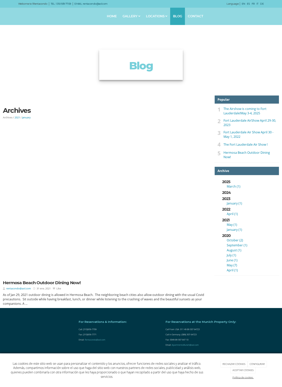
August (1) (234, 250)
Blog (177, 16)
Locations (155, 16)
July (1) (231, 255)
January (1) (234, 203)
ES (248, 3)
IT (257, 3)
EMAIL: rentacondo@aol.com (90, 3)
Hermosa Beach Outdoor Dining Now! (246, 154)
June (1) (232, 260)
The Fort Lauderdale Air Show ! (245, 144)
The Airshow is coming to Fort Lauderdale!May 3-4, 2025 (244, 111)
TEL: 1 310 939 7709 (61, 3)
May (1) (232, 225)
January (26, 117)
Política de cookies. (243, 377)
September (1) (237, 245)
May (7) (232, 265)
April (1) (232, 214)
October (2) (235, 240)
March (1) (233, 186)
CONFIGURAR (257, 364)
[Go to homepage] (13, 16)
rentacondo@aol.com (18, 288)
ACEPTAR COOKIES (243, 370)
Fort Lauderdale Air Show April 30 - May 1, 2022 (248, 134)
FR (253, 3)
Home (112, 16)
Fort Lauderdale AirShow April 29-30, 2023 (249, 122)
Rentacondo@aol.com (95, 339)
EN (243, 3)
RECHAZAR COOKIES (234, 364)
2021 (17, 117)
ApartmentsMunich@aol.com (185, 344)
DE (262, 3)
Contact (195, 16)
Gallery (130, 16)
